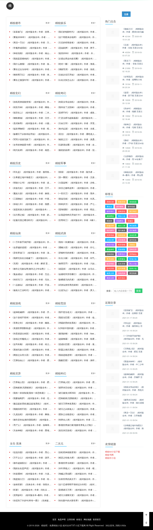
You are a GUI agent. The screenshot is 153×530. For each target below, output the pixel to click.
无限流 (132, 244)
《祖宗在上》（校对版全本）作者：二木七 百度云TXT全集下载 (32, 112)
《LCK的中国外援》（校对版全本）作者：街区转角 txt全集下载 (77, 328)
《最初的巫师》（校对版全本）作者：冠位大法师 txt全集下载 (77, 149)
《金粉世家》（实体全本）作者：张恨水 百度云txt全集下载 (32, 484)
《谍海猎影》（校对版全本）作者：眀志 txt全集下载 (77, 209)
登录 (115, 14)
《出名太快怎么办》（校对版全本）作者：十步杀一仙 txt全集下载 (77, 79)
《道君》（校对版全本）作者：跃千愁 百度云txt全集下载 (133, 95)
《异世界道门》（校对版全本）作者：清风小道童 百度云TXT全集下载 (32, 252)
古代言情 (110, 268)
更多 (47, 22)
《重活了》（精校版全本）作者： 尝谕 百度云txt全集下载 (132, 63)
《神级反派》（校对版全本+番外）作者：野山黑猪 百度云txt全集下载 (133, 175)
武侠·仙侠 (57, 6)
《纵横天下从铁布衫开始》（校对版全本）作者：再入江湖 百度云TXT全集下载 (32, 133)
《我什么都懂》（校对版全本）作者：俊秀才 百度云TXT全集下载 (32, 63)
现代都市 (110, 230)
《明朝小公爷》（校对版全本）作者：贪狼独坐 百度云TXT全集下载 (32, 182)
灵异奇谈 (110, 235)
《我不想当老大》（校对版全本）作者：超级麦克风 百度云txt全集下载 (77, 312)
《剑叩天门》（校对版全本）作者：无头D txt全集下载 (32, 279)
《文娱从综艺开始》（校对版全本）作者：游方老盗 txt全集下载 (77, 74)
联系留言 (97, 519)
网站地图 (87, 519)
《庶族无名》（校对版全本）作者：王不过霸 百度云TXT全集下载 (32, 187)
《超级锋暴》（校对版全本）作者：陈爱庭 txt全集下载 (77, 338)
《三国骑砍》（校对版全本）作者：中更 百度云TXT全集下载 (32, 198)
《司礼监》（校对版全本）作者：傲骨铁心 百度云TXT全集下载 (32, 171)
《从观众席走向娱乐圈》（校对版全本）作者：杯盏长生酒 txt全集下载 (77, 58)
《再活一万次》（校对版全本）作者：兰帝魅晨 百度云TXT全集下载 (32, 42)
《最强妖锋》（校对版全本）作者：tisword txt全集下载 (77, 333)
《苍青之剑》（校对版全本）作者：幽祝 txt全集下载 (32, 322)
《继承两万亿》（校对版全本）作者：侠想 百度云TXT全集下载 (32, 74)
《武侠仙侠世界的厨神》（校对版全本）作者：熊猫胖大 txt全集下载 (77, 284)
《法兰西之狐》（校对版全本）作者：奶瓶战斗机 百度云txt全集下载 (32, 214)
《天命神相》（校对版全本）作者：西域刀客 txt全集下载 (32, 430)
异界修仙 (133, 254)
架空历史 (133, 240)
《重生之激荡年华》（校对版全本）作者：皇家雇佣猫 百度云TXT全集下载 (32, 79)
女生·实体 (125, 6)
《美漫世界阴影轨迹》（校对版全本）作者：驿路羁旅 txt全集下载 (32, 328)
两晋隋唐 (133, 273)
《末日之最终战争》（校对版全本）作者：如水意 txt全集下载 (77, 187)
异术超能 (110, 259)
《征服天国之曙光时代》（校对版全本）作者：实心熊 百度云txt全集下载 (32, 220)
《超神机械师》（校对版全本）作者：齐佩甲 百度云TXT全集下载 (32, 312)
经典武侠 (133, 216)
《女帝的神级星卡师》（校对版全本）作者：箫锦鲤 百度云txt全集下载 (32, 144)
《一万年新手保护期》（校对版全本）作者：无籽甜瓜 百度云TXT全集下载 (32, 241)
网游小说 (121, 216)
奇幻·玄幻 (40, 6)
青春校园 (133, 201)
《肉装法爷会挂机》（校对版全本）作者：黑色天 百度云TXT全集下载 (77, 101)
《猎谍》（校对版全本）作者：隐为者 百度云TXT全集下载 (77, 171)
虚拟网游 (110, 216)
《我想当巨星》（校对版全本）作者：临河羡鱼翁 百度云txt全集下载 (77, 317)
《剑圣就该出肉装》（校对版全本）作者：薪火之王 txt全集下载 (32, 333)
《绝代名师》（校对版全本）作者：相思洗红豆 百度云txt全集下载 (32, 149)
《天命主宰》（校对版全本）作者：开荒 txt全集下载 (77, 123)
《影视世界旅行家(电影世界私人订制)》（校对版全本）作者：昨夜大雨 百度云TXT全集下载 (77, 424)
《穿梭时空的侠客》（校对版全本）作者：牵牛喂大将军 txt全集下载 (77, 252)
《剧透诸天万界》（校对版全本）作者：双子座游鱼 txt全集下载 (77, 489)
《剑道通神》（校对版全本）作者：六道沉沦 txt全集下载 (32, 473)
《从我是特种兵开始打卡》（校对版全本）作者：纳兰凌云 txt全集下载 (77, 214)
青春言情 (121, 201)
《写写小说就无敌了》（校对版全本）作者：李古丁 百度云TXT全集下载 (32, 139)
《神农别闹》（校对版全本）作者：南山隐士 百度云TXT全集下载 (32, 53)
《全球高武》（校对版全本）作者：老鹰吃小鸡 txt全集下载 (133, 79)
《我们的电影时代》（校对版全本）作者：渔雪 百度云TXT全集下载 (77, 31)
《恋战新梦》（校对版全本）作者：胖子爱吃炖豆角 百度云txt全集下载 (77, 47)
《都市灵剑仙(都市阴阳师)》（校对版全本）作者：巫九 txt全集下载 (32, 419)
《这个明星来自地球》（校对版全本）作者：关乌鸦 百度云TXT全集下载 (77, 37)
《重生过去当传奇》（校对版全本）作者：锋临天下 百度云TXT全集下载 (32, 69)
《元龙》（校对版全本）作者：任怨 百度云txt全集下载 (133, 47)
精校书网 (109, 454)
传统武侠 (121, 273)
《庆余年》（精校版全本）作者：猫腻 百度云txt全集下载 (132, 111)
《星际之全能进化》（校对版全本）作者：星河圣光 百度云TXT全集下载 (77, 414)
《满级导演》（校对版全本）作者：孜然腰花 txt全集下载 (77, 69)
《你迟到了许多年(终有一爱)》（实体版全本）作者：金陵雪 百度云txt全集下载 (32, 500)
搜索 (138, 290)
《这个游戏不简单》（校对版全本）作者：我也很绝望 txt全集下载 (32, 317)
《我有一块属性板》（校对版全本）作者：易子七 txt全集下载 (77, 241)
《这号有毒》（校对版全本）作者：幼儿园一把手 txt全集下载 (32, 344)
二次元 (141, 6)
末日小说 (110, 244)
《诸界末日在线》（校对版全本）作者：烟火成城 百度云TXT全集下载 (77, 387)
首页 (54, 519)
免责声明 (62, 519)
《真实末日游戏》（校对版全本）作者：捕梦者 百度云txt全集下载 (77, 430)
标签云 (79, 519)
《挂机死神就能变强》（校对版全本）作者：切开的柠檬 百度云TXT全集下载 (32, 101)
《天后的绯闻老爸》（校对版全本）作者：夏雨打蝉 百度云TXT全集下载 (77, 42)
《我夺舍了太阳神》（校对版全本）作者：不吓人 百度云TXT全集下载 (77, 107)
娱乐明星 (110, 263)
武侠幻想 (110, 240)
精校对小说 (110, 457)
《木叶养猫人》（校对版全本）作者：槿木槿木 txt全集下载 (77, 468)
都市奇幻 (110, 211)
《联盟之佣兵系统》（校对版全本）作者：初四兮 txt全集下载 (77, 349)
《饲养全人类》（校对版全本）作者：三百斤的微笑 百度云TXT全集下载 (77, 419)
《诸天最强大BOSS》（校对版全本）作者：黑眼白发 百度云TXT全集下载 (77, 392)
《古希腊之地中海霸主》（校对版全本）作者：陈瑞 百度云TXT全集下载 (32, 177)
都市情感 (131, 206)
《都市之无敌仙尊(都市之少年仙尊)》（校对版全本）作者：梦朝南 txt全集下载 (32, 268)
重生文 (109, 206)
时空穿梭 (121, 244)
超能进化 (121, 211)
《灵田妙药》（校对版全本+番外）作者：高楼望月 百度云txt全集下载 (32, 495)
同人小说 (133, 263)
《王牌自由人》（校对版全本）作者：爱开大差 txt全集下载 (32, 360)
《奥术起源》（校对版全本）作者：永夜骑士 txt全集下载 (77, 128)
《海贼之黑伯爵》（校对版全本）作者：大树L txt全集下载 (77, 473)
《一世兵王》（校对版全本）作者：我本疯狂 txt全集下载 (77, 193)
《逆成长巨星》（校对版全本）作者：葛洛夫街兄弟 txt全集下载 (77, 344)
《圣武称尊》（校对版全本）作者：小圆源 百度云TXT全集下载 (32, 123)
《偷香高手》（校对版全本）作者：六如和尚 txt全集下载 (77, 263)
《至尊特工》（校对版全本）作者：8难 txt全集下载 (77, 220)
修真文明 (110, 273)
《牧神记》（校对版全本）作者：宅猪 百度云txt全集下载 (132, 127)
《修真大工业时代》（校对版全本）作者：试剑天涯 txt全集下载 (32, 290)
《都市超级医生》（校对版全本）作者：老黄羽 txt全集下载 (32, 462)
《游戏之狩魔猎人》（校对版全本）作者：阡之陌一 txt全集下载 (32, 338)
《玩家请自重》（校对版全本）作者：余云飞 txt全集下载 (77, 144)
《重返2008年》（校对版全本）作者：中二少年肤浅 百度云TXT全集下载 (32, 37)
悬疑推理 (110, 249)
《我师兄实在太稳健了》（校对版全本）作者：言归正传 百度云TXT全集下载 (32, 258)
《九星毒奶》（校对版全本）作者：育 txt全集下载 (133, 159)
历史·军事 (108, 6)
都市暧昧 (119, 206)
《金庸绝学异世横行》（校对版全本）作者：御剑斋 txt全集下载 (77, 274)
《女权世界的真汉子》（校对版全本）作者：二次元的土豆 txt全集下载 (77, 478)
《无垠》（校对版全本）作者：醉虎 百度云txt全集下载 (32, 263)
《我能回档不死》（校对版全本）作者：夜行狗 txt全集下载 (32, 408)
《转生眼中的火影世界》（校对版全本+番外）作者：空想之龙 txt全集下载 (77, 500)
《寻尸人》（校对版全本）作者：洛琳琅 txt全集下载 (32, 424)
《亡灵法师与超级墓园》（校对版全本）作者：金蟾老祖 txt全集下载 (77, 117)
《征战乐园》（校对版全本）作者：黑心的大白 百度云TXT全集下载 (32, 452)
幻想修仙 (121, 259)
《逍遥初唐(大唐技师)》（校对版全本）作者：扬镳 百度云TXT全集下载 (32, 209)
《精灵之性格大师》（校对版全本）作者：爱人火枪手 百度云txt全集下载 (77, 457)
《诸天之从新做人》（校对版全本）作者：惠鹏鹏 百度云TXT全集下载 (77, 408)
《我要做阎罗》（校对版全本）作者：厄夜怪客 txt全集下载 (32, 398)
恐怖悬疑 (110, 254)
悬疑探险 (121, 249)
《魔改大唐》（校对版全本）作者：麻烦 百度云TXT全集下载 (32, 193)
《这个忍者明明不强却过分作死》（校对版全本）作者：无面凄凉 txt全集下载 (77, 484)
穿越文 (130, 220)
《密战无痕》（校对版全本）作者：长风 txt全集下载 (77, 198)
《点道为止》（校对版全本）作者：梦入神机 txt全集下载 (77, 290)
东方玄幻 (121, 278)
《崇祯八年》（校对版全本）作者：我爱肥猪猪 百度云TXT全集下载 (32, 204)
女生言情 (121, 263)
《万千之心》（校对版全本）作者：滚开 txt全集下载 (32, 457)
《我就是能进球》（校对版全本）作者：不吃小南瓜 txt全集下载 (77, 354)
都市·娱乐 (23, 6)
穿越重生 (119, 220)
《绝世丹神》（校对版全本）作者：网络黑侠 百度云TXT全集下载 (32, 107)
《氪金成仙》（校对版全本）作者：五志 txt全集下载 (32, 274)
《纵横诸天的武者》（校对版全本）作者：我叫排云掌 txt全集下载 (77, 279)
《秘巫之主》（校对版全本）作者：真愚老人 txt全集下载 (77, 139)
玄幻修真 (133, 230)
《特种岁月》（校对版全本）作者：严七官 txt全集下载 (77, 204)
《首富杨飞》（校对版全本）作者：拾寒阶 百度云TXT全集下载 (32, 31)
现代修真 (121, 230)
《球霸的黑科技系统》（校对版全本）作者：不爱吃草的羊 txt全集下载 (77, 322)
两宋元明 (110, 278)
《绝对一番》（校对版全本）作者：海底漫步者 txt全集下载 (77, 63)
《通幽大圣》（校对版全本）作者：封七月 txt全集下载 (77, 247)
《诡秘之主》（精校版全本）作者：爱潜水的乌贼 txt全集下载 (133, 31)
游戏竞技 (121, 235)
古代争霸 (121, 268)
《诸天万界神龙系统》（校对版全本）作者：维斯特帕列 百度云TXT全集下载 (77, 403)
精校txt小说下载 (112, 451)
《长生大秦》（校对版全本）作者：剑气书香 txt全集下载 (77, 258)
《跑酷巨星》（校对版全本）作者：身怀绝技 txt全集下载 (77, 360)
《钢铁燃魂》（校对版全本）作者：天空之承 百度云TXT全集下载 (32, 117)
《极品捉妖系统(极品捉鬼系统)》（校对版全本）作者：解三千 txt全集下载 (32, 403)
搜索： (109, 290)
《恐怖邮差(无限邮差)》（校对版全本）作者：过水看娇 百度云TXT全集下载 (32, 387)
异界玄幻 (121, 254)
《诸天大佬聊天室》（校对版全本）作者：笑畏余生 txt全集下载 (77, 495)
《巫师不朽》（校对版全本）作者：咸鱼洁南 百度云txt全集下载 (77, 112)
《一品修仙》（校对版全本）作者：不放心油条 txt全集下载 (32, 284)
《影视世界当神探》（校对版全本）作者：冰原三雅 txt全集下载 (77, 462)
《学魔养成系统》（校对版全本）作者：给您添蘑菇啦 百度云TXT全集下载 (32, 47)
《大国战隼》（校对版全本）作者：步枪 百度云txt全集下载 (77, 182)
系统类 (109, 220)
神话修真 (133, 225)
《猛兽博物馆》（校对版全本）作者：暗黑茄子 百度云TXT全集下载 (32, 128)
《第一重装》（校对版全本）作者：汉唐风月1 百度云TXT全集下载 (77, 177)
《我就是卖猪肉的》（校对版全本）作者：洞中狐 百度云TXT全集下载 (32, 58)
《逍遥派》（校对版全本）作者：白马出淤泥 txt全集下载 (77, 268)
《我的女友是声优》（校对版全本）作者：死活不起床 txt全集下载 (32, 468)
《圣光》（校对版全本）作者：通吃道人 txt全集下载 (77, 133)
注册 (126, 14)
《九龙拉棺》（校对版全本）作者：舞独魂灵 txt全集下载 (32, 414)
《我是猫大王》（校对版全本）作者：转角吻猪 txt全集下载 (32, 478)
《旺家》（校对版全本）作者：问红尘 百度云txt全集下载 (32, 489)
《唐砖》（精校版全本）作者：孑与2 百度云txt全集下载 (133, 143)
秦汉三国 (121, 225)
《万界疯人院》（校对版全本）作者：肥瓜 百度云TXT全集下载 (32, 382)
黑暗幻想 (110, 201)
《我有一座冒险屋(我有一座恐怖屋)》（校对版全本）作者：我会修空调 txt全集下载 (32, 392)
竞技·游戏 (74, 6)
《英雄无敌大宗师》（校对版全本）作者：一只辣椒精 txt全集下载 (32, 349)
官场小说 (133, 259)
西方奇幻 (133, 211)
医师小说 (133, 268)
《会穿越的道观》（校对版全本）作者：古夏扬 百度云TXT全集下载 (32, 247)
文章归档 (71, 519)
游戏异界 (133, 235)
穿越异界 (110, 225)
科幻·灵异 (91, 6)
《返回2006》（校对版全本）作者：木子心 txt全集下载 (77, 53)
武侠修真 (121, 240)
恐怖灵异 (133, 249)
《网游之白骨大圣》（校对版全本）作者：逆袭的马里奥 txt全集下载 (32, 354)
